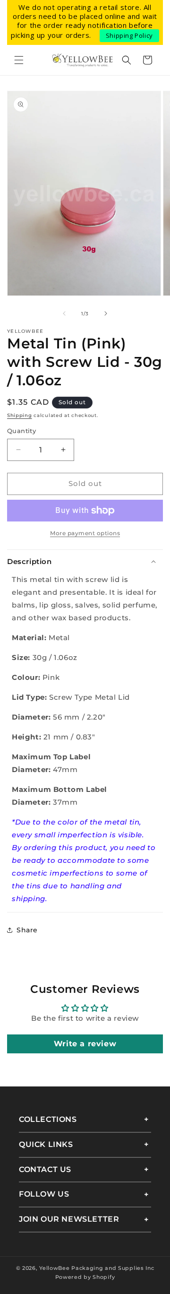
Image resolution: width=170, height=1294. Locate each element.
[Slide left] (64, 313)
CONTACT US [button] (45, 1169)
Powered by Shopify (85, 1277)
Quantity (21, 430)
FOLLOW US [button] (44, 1194)
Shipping (19, 415)
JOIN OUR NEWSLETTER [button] (69, 1219)
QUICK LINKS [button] (46, 1144)
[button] (18, 60)
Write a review (85, 1043)
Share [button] (27, 930)
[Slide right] (105, 313)
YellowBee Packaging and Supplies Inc (96, 1268)
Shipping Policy (129, 35)
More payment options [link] (85, 533)
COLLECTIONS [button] (48, 1119)
